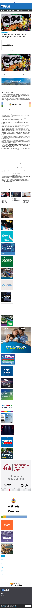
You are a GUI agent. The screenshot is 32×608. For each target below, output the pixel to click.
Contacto (22, 10)
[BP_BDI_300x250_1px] (8, 40)
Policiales (2, 570)
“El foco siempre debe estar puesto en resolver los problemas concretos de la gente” (8, 186)
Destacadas (3, 32)
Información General (15, 10)
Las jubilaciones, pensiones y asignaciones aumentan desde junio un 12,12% (5, 200)
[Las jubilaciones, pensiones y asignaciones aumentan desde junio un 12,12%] (5, 192)
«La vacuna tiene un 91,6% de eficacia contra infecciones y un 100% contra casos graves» (26, 200)
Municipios (2, 567)
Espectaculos (2, 564)
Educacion (2, 563)
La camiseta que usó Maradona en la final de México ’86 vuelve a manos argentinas (23, 185)
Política (4, 10)
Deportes (2, 560)
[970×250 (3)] (16, 78)
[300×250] (7, 543)
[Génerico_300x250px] (7, 208)
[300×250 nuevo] (7, 366)
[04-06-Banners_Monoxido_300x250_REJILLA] (7, 413)
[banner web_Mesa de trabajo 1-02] (14, 492)
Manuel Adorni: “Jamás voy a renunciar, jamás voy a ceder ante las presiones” (16, 200)
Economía (9, 10)
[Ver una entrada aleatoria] (30, 10)
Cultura (2, 559)
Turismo (2, 577)
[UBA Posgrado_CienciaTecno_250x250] (6, 292)
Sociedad (7, 32)
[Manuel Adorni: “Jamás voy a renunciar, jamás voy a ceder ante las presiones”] (16, 192)
